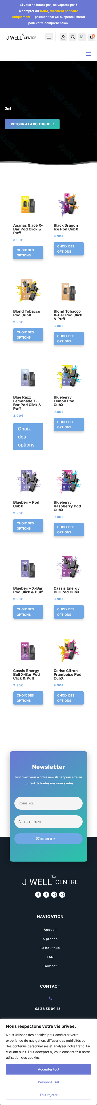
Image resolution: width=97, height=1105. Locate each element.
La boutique (50, 948)
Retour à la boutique (30, 124)
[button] (27, 193)
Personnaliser (48, 1082)
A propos (50, 939)
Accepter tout (48, 1069)
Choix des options (25, 252)
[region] (48, 1062)
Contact (50, 966)
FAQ (50, 957)
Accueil (50, 929)
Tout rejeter (48, 1095)
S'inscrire (45, 839)
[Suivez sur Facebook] (38, 895)
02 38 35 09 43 (48, 1009)
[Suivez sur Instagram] (54, 895)
